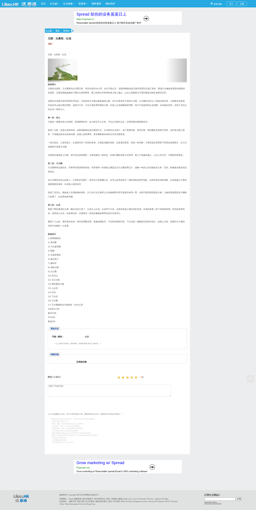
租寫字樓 (80, 501)
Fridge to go (127, 499)
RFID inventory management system (134, 501)
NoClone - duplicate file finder (157, 499)
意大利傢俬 (89, 501)
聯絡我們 (110, 3)
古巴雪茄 (116, 501)
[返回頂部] (250, 379)
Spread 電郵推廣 (75, 499)
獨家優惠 (96, 3)
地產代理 (72, 501)
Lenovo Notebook (138, 499)
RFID (167, 501)
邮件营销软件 (87, 499)
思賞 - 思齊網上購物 (114, 499)
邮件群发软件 (99, 499)
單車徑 (66, 31)
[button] (54, 3)
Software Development (156, 501)
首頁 (43, 3)
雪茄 (110, 501)
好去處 (49, 31)
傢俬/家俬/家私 (101, 501)
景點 (57, 31)
